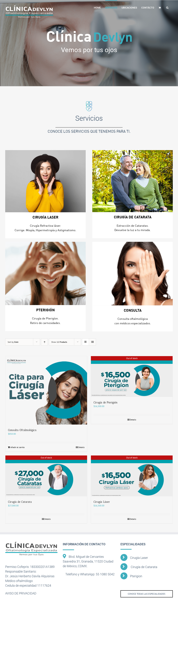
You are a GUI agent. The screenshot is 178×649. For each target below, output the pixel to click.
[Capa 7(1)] (132, 273)
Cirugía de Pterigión (106, 402)
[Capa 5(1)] (45, 273)
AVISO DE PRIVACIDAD (20, 593)
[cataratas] (132, 181)
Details (81, 447)
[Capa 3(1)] (45, 181)
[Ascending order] (44, 342)
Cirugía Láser (102, 501)
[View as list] (92, 342)
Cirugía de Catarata (20, 501)
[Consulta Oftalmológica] (46, 390)
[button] (167, 7)
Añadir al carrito (17, 447)
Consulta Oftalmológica (22, 430)
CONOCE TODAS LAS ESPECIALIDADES (146, 593)
